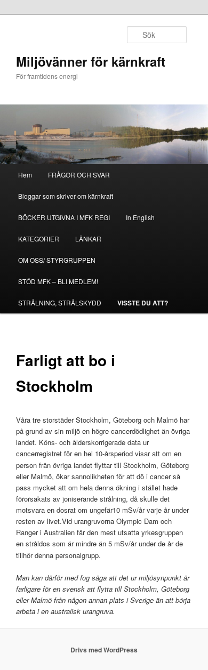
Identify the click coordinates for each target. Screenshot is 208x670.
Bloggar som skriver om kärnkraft (65, 195)
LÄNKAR (88, 238)
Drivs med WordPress (104, 650)
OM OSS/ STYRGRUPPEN (56, 259)
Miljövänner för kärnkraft (90, 61)
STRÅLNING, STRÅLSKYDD (59, 302)
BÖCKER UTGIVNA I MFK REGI (64, 217)
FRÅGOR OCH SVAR (79, 174)
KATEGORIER (38, 238)
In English (140, 217)
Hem (25, 174)
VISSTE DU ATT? (142, 303)
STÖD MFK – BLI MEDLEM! (58, 281)
